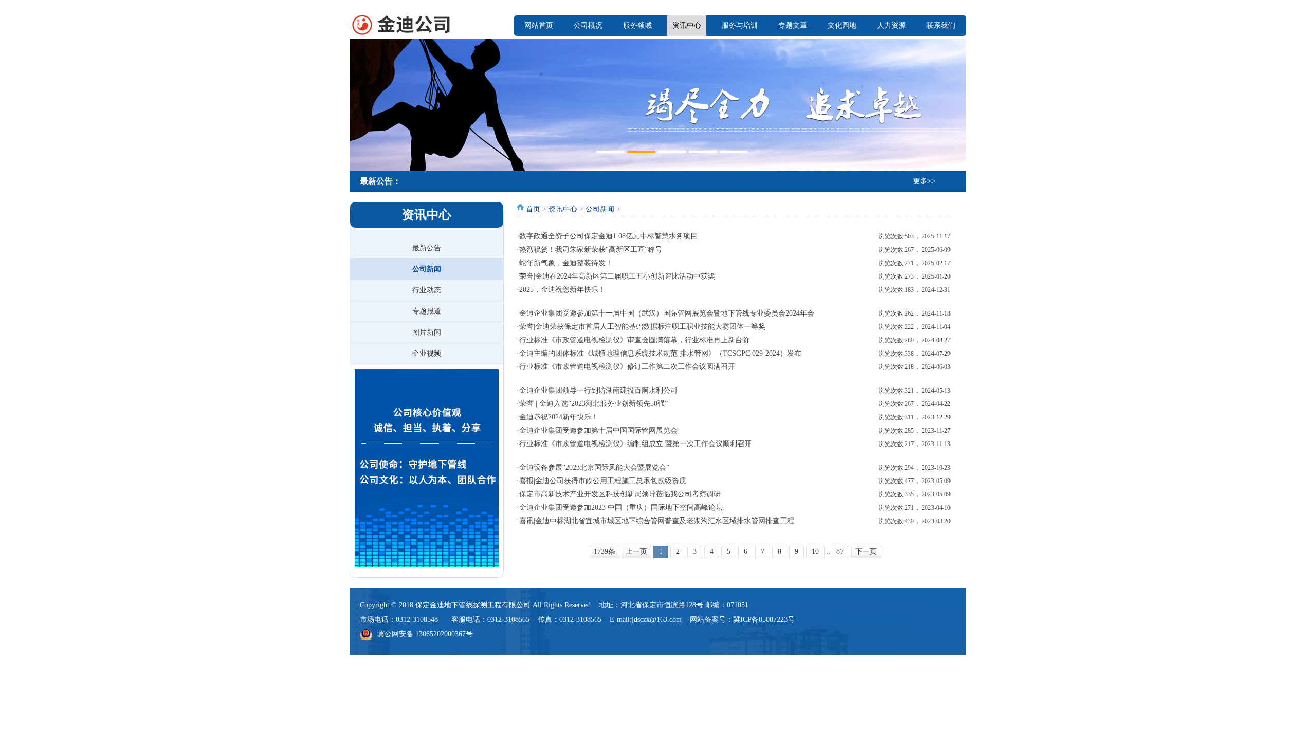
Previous (360, 104)
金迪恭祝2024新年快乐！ (558, 417)
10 (815, 552)
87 (840, 552)
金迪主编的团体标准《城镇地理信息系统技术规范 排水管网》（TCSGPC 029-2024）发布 (660, 353)
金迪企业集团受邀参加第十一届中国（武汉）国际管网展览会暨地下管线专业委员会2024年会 (666, 313)
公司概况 (588, 25)
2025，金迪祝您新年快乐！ (562, 289)
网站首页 (538, 25)
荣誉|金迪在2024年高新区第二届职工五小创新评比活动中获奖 (617, 276)
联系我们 (940, 25)
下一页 (866, 552)
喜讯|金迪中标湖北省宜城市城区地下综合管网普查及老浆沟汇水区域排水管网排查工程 (656, 521)
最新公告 (426, 248)
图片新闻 (426, 332)
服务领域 (637, 25)
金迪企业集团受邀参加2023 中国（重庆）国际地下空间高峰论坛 (621, 507)
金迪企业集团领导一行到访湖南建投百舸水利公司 (598, 390)
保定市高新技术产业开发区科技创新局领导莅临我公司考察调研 (620, 494)
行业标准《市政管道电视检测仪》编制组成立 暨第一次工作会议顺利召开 (635, 444)
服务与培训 (740, 25)
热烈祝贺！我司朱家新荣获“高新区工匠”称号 (590, 249)
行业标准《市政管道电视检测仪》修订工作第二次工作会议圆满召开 (627, 367)
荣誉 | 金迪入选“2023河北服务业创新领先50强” (593, 404)
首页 (533, 209)
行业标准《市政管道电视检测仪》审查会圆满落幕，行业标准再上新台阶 (634, 340)
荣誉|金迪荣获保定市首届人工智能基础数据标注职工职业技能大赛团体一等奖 (642, 326)
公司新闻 (426, 269)
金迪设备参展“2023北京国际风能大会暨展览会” (594, 467)
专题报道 (426, 311)
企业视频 (426, 353)
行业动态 (426, 290)
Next (956, 104)
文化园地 (842, 25)
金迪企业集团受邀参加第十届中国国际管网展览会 (598, 430)
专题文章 (792, 25)
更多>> (924, 181)
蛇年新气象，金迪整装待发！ (566, 263)
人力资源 (891, 25)
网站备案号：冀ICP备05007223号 (742, 619)
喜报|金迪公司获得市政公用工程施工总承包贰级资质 (602, 481)
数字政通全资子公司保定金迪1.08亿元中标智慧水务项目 (608, 236)
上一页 (636, 552)
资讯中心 (686, 25)
